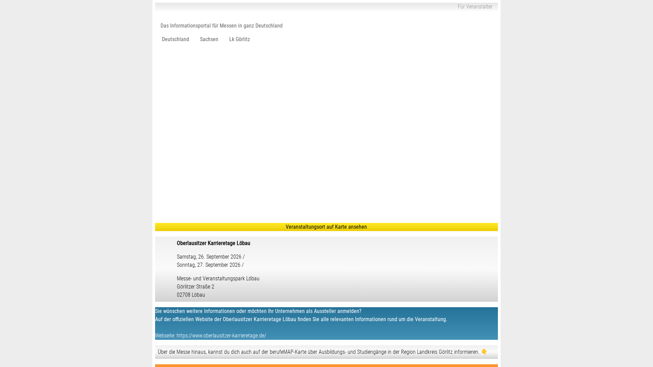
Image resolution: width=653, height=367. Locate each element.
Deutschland (175, 39)
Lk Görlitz (239, 39)
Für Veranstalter (475, 6)
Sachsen (209, 39)
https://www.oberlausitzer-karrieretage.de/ (221, 335)
